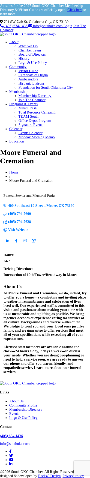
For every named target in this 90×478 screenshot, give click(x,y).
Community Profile (23, 405)
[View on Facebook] (16, 243)
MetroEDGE (27, 108)
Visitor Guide (28, 71)
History (23, 58)
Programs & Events (23, 104)
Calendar (15, 129)
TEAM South (28, 116)
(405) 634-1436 (16, 26)
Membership (18, 92)
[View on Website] (34, 243)
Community (18, 67)
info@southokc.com (47, 26)
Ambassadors (28, 79)
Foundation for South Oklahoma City (45, 87)
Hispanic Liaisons (31, 83)
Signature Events (30, 125)
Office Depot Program (34, 120)
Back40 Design (49, 476)
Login (67, 26)
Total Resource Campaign (37, 112)
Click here (74, 10)
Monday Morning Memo (36, 137)
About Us (16, 401)
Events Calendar (30, 133)
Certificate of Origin (33, 75)
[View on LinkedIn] (7, 243)
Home (13, 172)
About (13, 42)
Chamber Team (29, 50)
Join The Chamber (31, 100)
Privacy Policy (73, 476)
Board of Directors (32, 54)
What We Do (28, 46)
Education (16, 141)
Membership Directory (34, 96)
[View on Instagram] (25, 243)
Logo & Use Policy (32, 63)
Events (14, 413)
